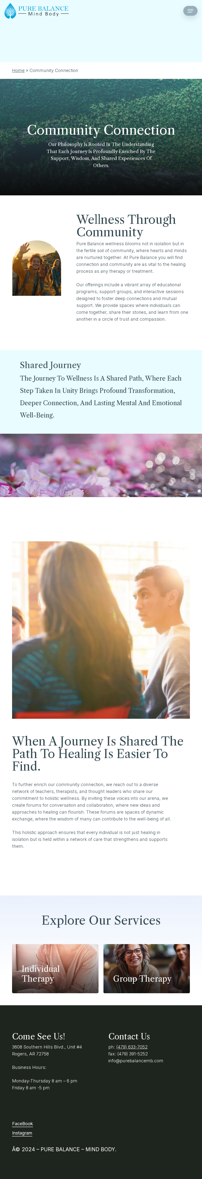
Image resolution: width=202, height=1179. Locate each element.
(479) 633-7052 (132, 1047)
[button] (190, 10)
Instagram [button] (22, 1133)
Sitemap (23, 1142)
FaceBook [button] (22, 1123)
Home (18, 70)
